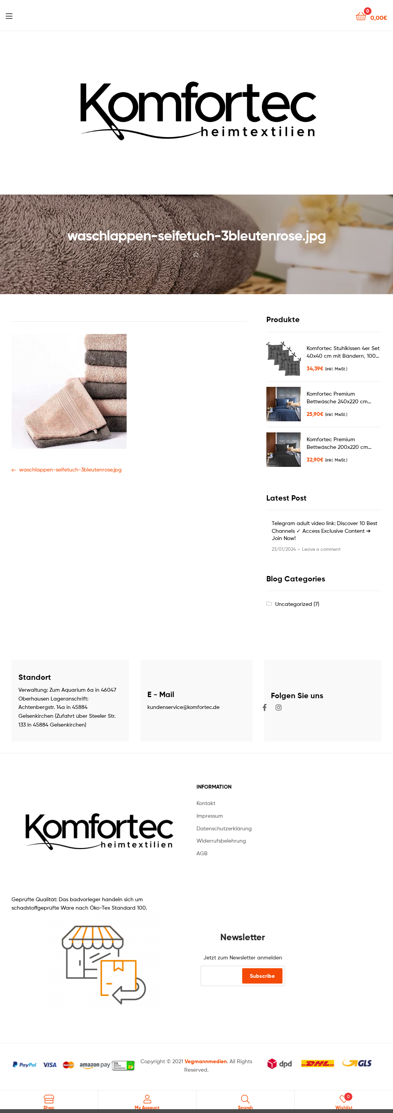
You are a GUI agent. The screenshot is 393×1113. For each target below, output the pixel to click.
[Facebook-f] (264, 707)
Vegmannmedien (206, 1061)
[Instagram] (278, 707)
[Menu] (9, 15)
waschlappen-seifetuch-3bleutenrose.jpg (70, 469)
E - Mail (160, 694)
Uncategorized (293, 604)
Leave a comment (321, 549)
